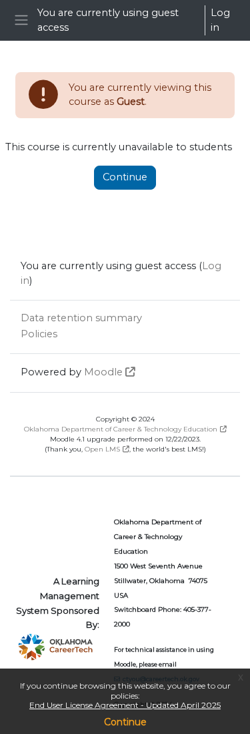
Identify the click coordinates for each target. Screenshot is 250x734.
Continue (125, 722)
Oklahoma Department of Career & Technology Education (120, 429)
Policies (39, 334)
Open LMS (102, 449)
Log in (220, 20)
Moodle (103, 372)
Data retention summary (81, 318)
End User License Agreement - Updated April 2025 (125, 705)
